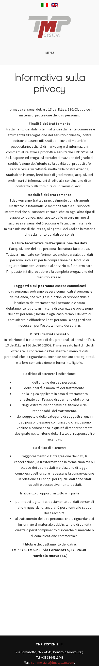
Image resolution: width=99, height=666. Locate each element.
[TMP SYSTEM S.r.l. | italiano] (44, 5)
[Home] (49, 26)
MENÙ (49, 52)
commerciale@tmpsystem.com (52, 662)
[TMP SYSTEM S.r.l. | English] (54, 5)
